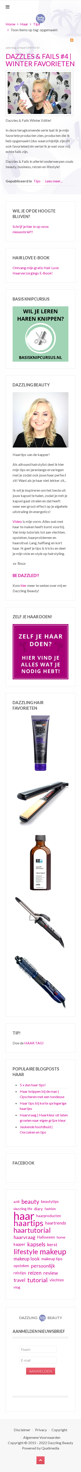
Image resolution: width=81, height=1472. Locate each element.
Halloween (46, 1237)
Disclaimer (22, 1430)
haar (24, 1215)
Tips (36, 24)
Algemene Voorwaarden (41, 1437)
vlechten (57, 1280)
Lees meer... (53, 181)
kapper (19, 1244)
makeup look (27, 1258)
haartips (28, 1223)
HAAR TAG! (34, 1043)
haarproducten (48, 1216)
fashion (50, 1209)
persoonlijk (43, 1266)
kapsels (36, 1244)
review (50, 1273)
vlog (17, 1287)
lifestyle (26, 1251)
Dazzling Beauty (60, 1443)
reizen (34, 1273)
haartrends (55, 1222)
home (61, 1237)
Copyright (59, 1430)
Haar (24, 24)
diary (38, 1208)
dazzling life (23, 1208)
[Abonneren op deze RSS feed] (72, 40)
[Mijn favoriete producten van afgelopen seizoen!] (39, 92)
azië (17, 1202)
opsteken (21, 1265)
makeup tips (51, 1258)
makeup (53, 1251)
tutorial (37, 1280)
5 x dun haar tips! (33, 1085)
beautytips (50, 1201)
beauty (30, 1201)
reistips (20, 1272)
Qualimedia (50, 1448)
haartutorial (32, 1230)
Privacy (41, 1430)
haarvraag (24, 1237)
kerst (52, 1244)
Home (10, 24)
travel (19, 1280)
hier (24, 585)
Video (17, 521)
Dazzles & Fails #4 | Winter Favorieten (40, 60)
